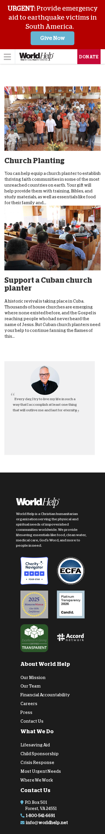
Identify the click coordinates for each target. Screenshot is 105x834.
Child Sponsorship (39, 754)
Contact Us (31, 721)
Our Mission (33, 677)
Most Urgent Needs (40, 771)
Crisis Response (37, 762)
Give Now (52, 38)
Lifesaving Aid (35, 745)
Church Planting (34, 160)
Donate (89, 57)
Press (26, 712)
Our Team (30, 686)
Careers (28, 704)
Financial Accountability (45, 695)
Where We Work (36, 780)
